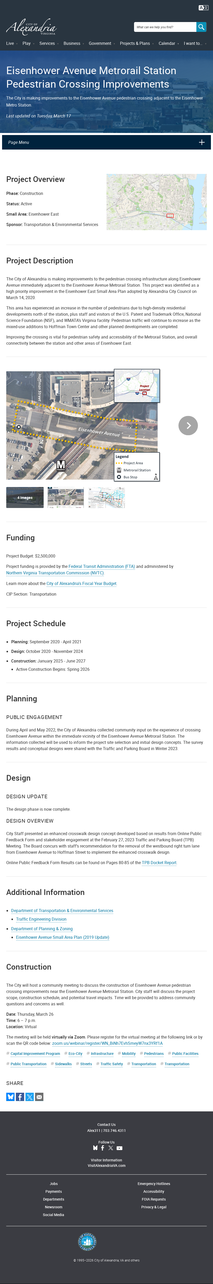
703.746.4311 (114, 1130)
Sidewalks (63, 1063)
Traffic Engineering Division (41, 919)
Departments (53, 1199)
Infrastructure (102, 1053)
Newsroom (53, 1206)
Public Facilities (185, 1053)
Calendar (167, 43)
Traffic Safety (112, 1063)
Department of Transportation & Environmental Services (62, 910)
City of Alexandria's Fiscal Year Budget (81, 583)
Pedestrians (154, 1053)
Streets (86, 1063)
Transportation (143, 1063)
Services (47, 43)
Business (72, 43)
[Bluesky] (10, 1097)
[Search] (201, 27)
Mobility (129, 1053)
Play (27, 43)
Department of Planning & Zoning (42, 929)
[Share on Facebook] (20, 1097)
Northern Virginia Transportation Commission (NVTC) (55, 573)
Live (10, 43)
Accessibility (153, 1191)
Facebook (103, 1148)
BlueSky (95, 1148)
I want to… (193, 43)
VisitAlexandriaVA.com (106, 1165)
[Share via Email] (39, 1097)
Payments (53, 1191)
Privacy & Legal (154, 1206)
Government (100, 43)
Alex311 (94, 1130)
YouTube (119, 1148)
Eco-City (75, 1053)
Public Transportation (28, 1063)
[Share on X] (29, 1097)
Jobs (54, 1183)
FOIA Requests (154, 1199)
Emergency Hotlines (154, 1183)
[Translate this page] (203, 7)
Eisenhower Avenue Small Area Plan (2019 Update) (62, 937)
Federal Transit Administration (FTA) (102, 566)
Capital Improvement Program (35, 1053)
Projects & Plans (135, 43)
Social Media (53, 1214)
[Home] (31, 27)
